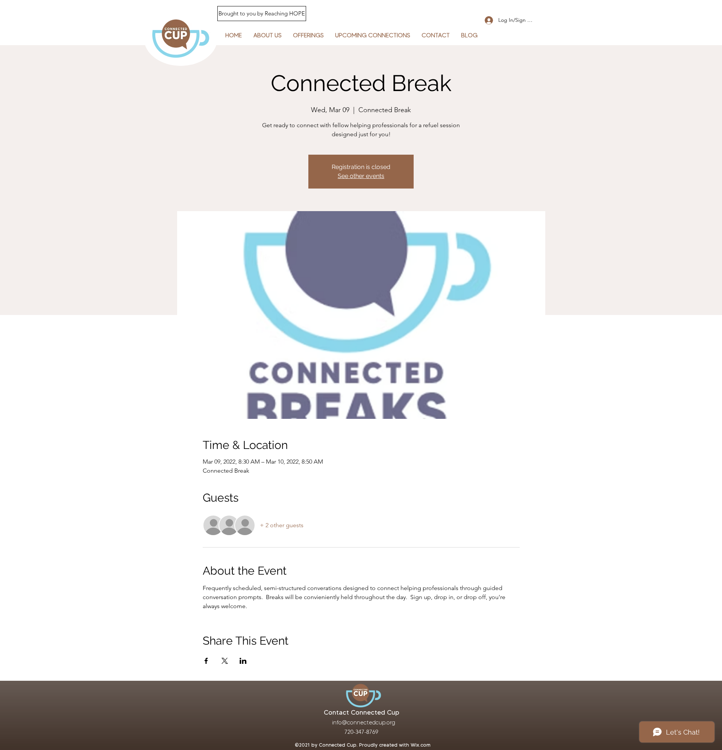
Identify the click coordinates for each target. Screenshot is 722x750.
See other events (361, 176)
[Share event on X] (224, 661)
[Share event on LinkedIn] (243, 661)
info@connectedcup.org (363, 722)
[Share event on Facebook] (206, 661)
